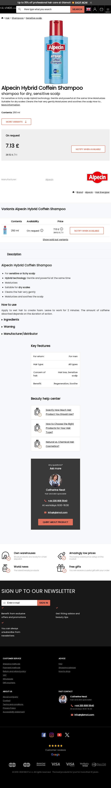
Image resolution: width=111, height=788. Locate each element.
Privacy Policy (9, 708)
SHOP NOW (81, 2)
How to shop (64, 671)
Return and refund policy (14, 671)
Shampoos (18, 18)
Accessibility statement (14, 711)
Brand (80, 192)
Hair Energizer (102, 192)
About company (10, 696)
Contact (6, 700)
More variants (14, 121)
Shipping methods (11, 663)
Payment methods (11, 667)
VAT (5, 675)
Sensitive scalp (34, 18)
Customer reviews (55, 750)
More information (10, 104)
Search (77, 9)
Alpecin (49, 179)
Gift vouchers (9, 682)
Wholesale (8, 678)
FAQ (60, 663)
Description (14, 254)
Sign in (43, 603)
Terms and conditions (13, 704)
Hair (7, 18)
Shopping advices (67, 667)
